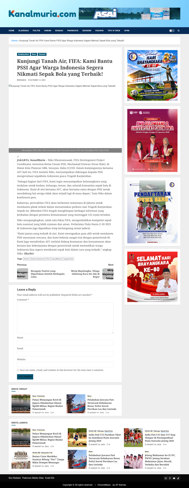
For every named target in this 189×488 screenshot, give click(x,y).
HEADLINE (93, 431)
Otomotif (42, 54)
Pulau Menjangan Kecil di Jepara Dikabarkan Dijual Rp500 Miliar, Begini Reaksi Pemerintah (47, 404)
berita (26, 259)
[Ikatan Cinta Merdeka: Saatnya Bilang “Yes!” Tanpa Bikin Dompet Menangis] (20, 459)
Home (11, 30)
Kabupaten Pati (46, 453)
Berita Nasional (37, 259)
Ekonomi (86, 30)
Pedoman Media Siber (33, 478)
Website (21, 359)
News (34, 54)
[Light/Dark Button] (172, 30)
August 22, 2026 (154, 468)
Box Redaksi (15, 478)
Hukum (47, 30)
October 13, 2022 (38, 80)
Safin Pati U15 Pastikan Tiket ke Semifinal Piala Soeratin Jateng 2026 (105, 437)
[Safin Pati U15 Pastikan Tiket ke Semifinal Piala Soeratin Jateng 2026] (77, 437)
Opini (126, 30)
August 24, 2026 (98, 445)
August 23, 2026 (97, 413)
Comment (23, 299)
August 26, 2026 (42, 413)
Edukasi (59, 30)
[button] (178, 30)
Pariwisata (72, 30)
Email (20, 348)
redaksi (22, 80)
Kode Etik (49, 478)
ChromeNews (104, 485)
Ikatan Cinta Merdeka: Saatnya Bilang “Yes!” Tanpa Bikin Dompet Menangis (48, 459)
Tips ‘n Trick (114, 30)
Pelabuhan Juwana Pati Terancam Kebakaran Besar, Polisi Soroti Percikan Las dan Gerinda (101, 404)
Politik (36, 30)
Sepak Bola (108, 431)
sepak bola (68, 259)
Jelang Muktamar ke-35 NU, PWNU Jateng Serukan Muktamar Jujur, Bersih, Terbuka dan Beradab (160, 460)
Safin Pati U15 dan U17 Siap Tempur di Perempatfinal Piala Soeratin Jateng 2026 (160, 437)
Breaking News (23, 54)
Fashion (99, 30)
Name (20, 337)
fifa (47, 259)
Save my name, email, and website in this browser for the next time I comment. (62, 370)
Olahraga (23, 30)
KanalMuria (57, 259)
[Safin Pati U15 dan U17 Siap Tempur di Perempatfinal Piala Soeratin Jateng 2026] (133, 437)
